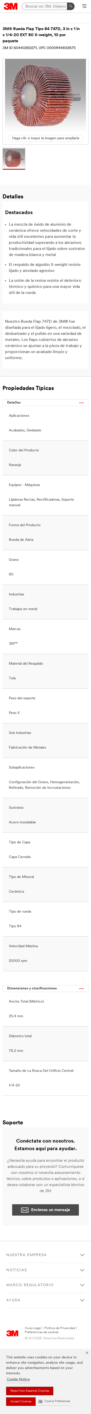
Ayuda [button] (13, 1300)
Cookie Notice (18, 1379)
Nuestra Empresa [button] (26, 1255)
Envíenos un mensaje (50, 1210)
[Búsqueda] (71, 6)
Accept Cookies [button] (20, 1401)
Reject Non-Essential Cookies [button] (29, 1391)
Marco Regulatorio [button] (30, 1285)
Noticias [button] (16, 1270)
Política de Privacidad (59, 1328)
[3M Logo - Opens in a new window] (11, 6)
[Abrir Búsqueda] (84, 7)
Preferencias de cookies (42, 1332)
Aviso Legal (33, 1328)
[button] (54, 1401)
